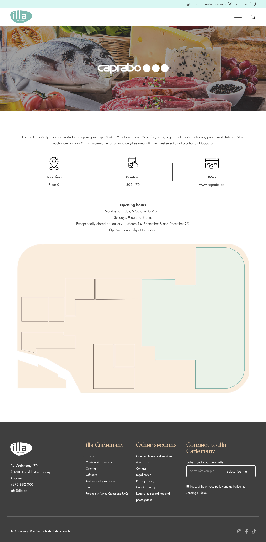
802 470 (133, 184)
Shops (90, 456)
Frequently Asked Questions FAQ (107, 493)
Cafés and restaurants (100, 462)
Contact (141, 468)
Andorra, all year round (101, 481)
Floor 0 (54, 184)
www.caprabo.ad (211, 184)
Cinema (91, 468)
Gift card (91, 474)
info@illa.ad (18, 491)
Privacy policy (145, 481)
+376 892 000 (21, 484)
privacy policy (214, 486)
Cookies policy (145, 487)
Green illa (142, 462)
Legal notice (143, 474)
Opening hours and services (154, 456)
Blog (89, 487)
